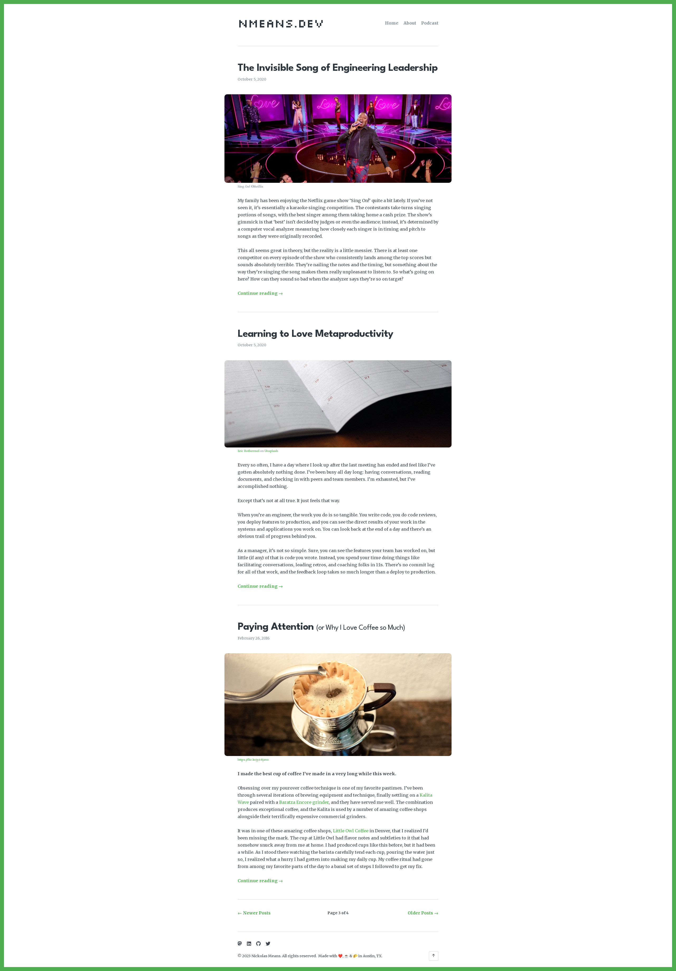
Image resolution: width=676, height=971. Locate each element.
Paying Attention (321, 627)
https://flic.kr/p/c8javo (253, 760)
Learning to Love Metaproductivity (315, 334)
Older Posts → (423, 913)
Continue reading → (260, 293)
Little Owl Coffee (350, 830)
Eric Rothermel (248, 451)
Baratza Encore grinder (304, 802)
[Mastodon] (240, 944)
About (409, 23)
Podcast (429, 23)
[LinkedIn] (249, 944)
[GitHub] (258, 944)
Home (391, 23)
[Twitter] (268, 944)
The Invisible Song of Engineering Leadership (338, 68)
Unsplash (271, 451)
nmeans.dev (281, 22)
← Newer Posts (254, 913)
